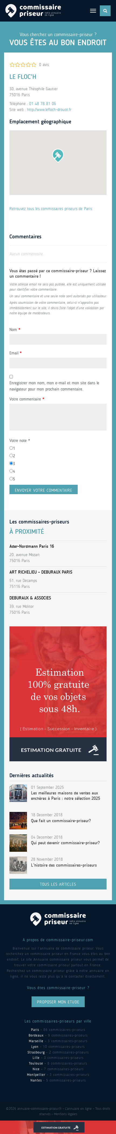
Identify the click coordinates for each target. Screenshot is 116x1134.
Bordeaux (36, 1035)
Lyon (35, 1047)
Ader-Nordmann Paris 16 (31, 546)
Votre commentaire (26, 399)
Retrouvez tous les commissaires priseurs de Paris (50, 208)
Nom (14, 329)
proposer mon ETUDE (58, 1002)
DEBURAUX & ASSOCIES (30, 598)
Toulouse (36, 1063)
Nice (36, 1069)
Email (15, 353)
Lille (36, 1058)
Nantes (36, 1080)
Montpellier (36, 1075)
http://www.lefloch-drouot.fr (49, 109)
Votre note (19, 440)
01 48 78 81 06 (42, 103)
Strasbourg (36, 1052)
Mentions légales (65, 1114)
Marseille (36, 1041)
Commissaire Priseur (33, 11)
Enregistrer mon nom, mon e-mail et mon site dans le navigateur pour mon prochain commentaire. (54, 386)
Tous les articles (58, 884)
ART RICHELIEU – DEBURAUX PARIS (40, 572)
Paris (35, 1030)
